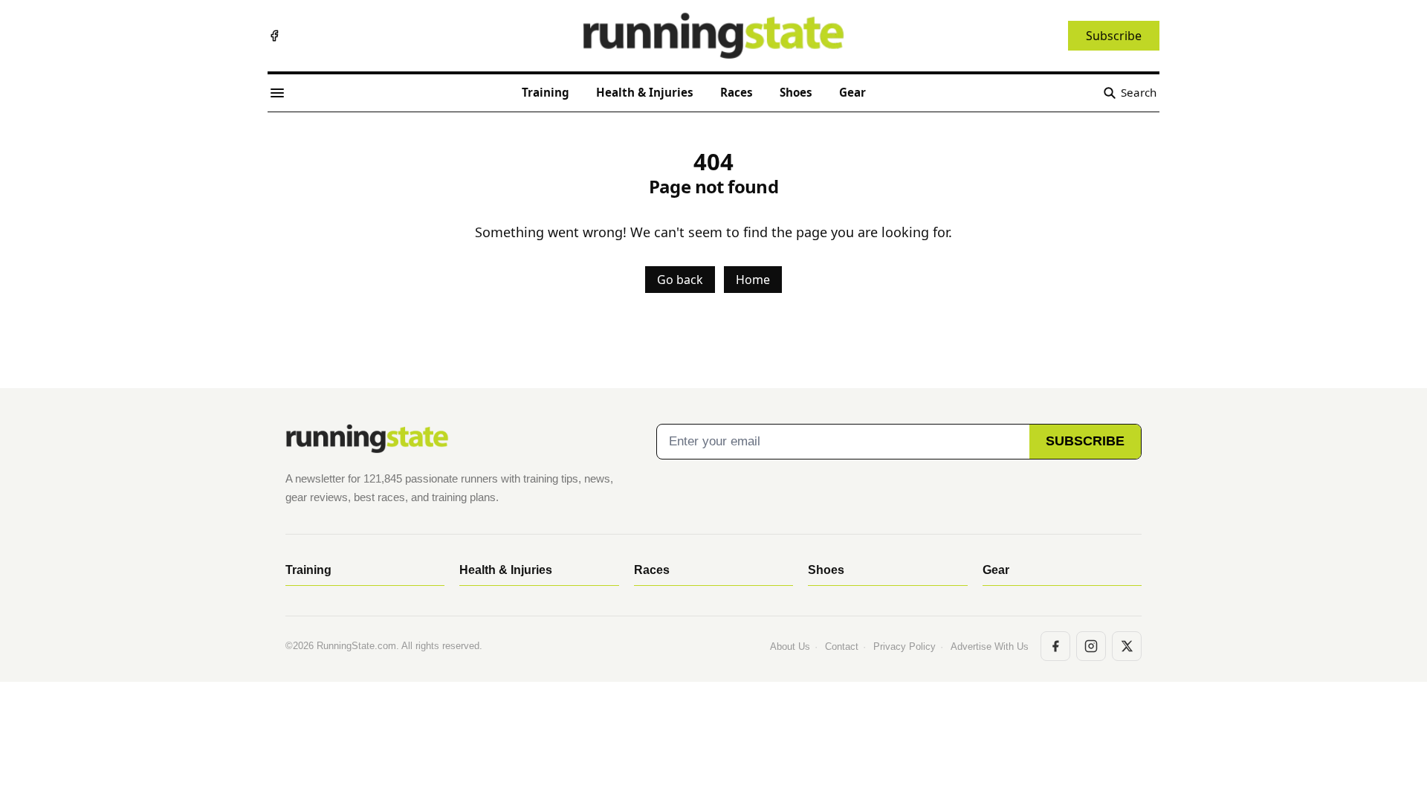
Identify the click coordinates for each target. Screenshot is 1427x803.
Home (753, 279)
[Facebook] (274, 35)
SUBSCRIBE (1085, 440)
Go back (680, 279)
